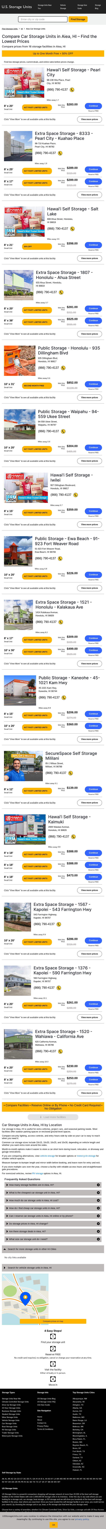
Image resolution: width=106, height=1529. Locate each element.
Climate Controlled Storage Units (15, 1402)
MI (68, 1479)
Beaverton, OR (79, 1423)
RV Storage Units (9, 1430)
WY (58, 1482)
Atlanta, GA (77, 1408)
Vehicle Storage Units (10, 1420)
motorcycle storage (86, 1156)
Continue (93, 106)
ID (41, 1479)
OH (9, 1482)
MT (81, 1479)
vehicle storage (47, 1156)
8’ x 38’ (8, 320)
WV (55, 1482)
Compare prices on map (53, 1321)
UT (40, 1482)
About (39, 1420)
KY (52, 1479)
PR (22, 1482)
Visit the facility (53, 1369)
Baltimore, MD (78, 1417)
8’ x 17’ (8, 181)
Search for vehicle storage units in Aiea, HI (30, 1267)
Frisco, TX (77, 1454)
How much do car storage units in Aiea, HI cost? (34, 1200)
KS (49, 1479)
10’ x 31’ (9, 384)
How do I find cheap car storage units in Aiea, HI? (34, 1208)
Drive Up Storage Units (11, 1405)
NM (100, 1479)
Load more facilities (55, 1117)
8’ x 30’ (8, 1079)
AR (9, 1479)
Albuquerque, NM (80, 1399)
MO (74, 1479)
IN (46, 1479)
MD (61, 1479)
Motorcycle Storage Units (12, 1436)
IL (44, 1479)
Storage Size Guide (82, 6)
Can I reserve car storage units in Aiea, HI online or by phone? (41, 1216)
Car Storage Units (9, 1423)
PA (19, 1482)
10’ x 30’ (9, 650)
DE (28, 1479)
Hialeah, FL (77, 1470)
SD (31, 1482)
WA (49, 1482)
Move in (53, 1384)
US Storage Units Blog (46, 1399)
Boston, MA (77, 1442)
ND (87, 1479)
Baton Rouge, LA (80, 1420)
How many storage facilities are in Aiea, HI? (31, 1185)
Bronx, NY (77, 1448)
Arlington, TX (78, 1405)
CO (18, 1479)
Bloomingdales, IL (80, 1436)
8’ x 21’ (8, 245)
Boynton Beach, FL (80, 1445)
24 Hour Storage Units (11, 1408)
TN (34, 1482)
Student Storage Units (11, 1414)
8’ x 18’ (8, 852)
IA (39, 1479)
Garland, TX (78, 1458)
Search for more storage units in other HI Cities (32, 1249)
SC (27, 1482)
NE (91, 1479)
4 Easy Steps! (53, 1330)
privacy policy (82, 1519)
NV (3, 1482)
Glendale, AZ (78, 1464)
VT (46, 1482)
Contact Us (41, 1423)
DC (24, 1479)
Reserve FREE (53, 1354)
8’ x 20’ (8, 105)
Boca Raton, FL (79, 1439)
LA (55, 1479)
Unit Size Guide (43, 1405)
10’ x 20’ (9, 447)
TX (37, 1482)
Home (39, 1417)
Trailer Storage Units (10, 1433)
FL (31, 1479)
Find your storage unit (53, 1342)
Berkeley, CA (78, 1430)
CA (15, 1479)
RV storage (37, 1173)
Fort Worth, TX (79, 1451)
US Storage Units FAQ (46, 1402)
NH (94, 1479)
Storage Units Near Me (11, 1399)
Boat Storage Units (9, 1427)
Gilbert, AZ (77, 1461)
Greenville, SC (78, 1467)
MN (70, 1479)
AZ (12, 1479)
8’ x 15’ (8, 511)
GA (34, 1479)
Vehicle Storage (63, 6)
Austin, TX (77, 1414)
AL (6, 1479)
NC (84, 1479)
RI (25, 1482)
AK (3, 1479)
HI (22, 29)
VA (43, 1482)
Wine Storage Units (10, 1417)
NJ (97, 1479)
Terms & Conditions (45, 1429)
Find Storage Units (10, 29)
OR (16, 1482)
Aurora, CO (77, 1411)
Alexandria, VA (79, 1402)
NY (6, 1482)
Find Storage (78, 19)
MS (78, 1479)
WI (52, 1482)
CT (21, 1479)
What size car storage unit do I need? (28, 1239)
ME (64, 1479)
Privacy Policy (42, 1426)
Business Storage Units (11, 1411)
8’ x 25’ (8, 169)
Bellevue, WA (78, 1427)
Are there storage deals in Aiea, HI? (27, 1231)
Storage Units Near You (45, 6)
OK (13, 1482)
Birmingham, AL (79, 1433)
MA (57, 1479)
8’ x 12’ (8, 789)
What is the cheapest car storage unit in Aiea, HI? (34, 1192)
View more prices (89, 119)
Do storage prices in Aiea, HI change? (28, 1223)
